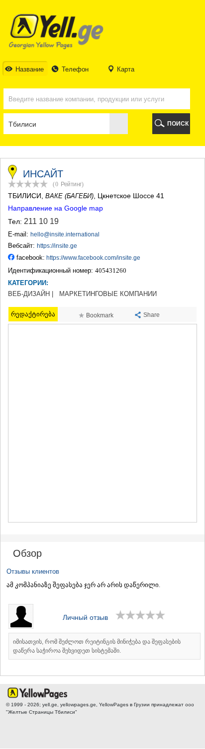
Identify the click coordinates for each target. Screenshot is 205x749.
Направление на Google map (55, 208)
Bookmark (99, 315)
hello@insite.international (65, 234)
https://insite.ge (57, 245)
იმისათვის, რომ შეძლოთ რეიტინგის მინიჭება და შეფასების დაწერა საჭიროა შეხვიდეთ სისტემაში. (97, 646)
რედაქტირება (33, 314)
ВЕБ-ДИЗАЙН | (30, 294)
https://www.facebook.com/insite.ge (93, 257)
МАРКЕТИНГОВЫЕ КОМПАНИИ (108, 294)
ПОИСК (178, 123)
